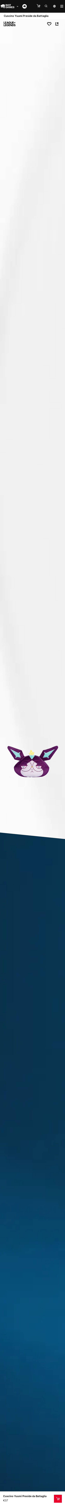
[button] (40, 6)
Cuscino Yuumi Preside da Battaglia (25, 1496)
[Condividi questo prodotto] (57, 24)
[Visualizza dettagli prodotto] (58, 1499)
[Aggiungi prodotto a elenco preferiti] (49, 24)
